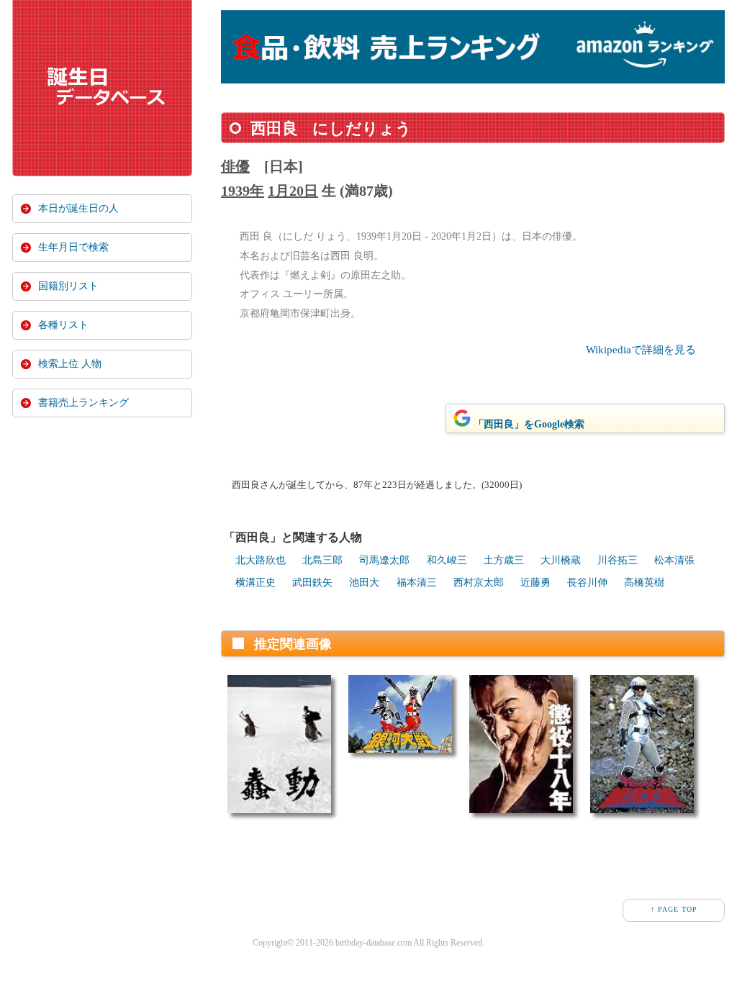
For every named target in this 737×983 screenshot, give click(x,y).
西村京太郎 (478, 582)
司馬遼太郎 (384, 560)
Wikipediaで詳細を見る (641, 349)
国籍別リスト (68, 286)
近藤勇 (535, 582)
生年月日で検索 (73, 247)
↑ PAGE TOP (674, 909)
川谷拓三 (617, 560)
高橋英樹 (644, 582)
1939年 (242, 191)
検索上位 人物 (69, 363)
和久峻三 (447, 560)
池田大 (364, 582)
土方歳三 (504, 560)
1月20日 (293, 191)
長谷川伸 (587, 582)
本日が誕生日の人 (78, 208)
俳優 (235, 166)
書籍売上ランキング (83, 402)
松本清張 (674, 560)
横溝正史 (255, 582)
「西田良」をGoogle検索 (529, 424)
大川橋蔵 (561, 560)
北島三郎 (322, 560)
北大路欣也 (260, 560)
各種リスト (63, 325)
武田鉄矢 (312, 582)
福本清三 (417, 582)
